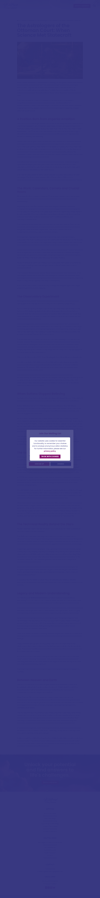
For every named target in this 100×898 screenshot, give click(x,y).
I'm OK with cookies (50, 456)
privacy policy (50, 451)
